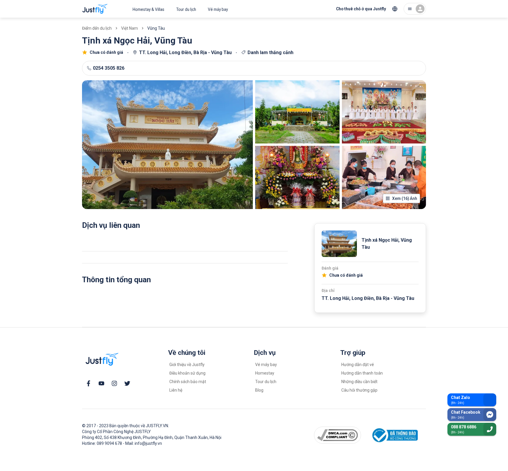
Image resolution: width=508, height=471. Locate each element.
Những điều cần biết (359, 381)
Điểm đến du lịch (97, 28)
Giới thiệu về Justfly (187, 364)
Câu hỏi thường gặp (359, 390)
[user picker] (415, 9)
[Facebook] (88, 383)
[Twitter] (127, 383)
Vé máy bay (218, 9)
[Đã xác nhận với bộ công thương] (394, 435)
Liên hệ (175, 390)
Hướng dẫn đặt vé (357, 364)
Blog (259, 390)
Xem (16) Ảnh (404, 198)
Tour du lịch (186, 9)
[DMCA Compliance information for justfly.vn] (337, 435)
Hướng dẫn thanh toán (362, 373)
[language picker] (394, 8)
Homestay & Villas (148, 9)
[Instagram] (114, 383)
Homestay (264, 373)
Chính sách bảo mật (187, 381)
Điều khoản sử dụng (187, 373)
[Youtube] (101, 383)
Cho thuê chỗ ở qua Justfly (361, 8)
